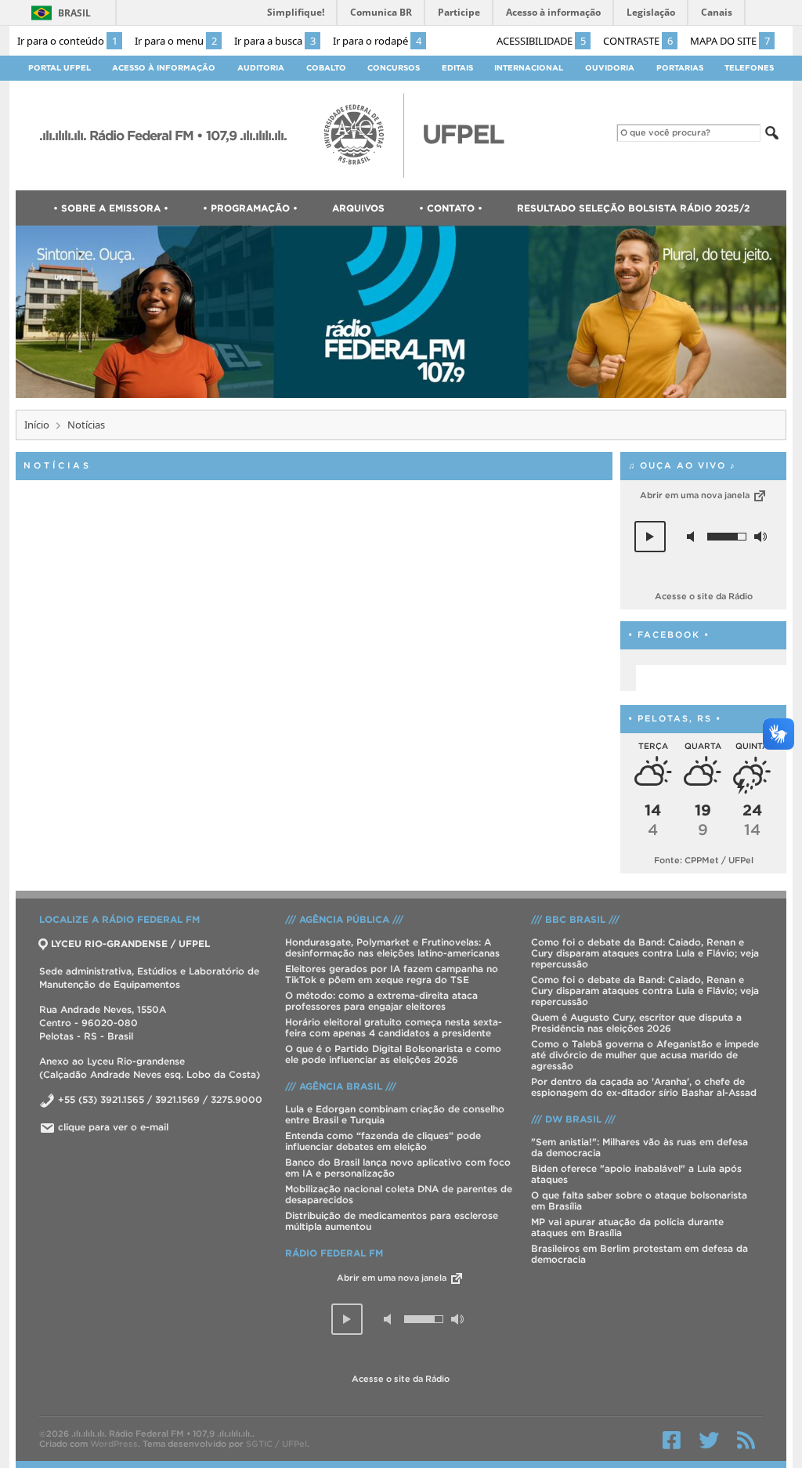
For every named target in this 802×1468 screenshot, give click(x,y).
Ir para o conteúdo (67, 41)
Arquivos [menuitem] (358, 208)
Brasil (74, 13)
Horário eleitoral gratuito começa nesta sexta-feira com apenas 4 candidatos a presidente (393, 1027)
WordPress (114, 1443)
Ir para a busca (275, 41)
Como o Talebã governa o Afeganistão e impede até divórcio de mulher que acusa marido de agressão (645, 1055)
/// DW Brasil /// (573, 1119)
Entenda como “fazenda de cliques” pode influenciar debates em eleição (383, 1141)
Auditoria (260, 67)
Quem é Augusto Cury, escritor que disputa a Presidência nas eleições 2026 (636, 1022)
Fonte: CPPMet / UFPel (703, 860)
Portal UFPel (59, 67)
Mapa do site (730, 41)
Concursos (393, 67)
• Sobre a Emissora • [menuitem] (110, 208)
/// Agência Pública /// (344, 919)
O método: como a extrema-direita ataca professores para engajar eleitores (381, 1000)
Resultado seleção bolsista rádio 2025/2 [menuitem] (633, 208)
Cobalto (326, 67)
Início (36, 425)
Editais (457, 67)
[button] (650, 536)
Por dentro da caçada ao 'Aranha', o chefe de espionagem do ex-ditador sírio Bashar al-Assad (644, 1086)
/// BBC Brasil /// (575, 919)
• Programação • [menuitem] (250, 208)
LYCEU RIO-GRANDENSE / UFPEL (130, 943)
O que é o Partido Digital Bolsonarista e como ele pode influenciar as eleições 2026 (393, 1054)
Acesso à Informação (163, 67)
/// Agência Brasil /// (340, 1086)
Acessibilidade (541, 41)
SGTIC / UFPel (276, 1443)
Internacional (528, 67)
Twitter (709, 1440)
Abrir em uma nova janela (696, 495)
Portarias (679, 67)
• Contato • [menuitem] (450, 208)
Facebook (672, 1440)
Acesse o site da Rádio (704, 596)
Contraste (638, 41)
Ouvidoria (609, 67)
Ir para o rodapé (377, 41)
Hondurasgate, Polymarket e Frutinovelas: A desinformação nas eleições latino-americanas (392, 947)
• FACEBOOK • (669, 634)
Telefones (749, 67)
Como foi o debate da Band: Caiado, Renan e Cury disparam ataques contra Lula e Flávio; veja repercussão (645, 953)
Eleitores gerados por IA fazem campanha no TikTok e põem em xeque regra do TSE (391, 974)
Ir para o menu (176, 41)
